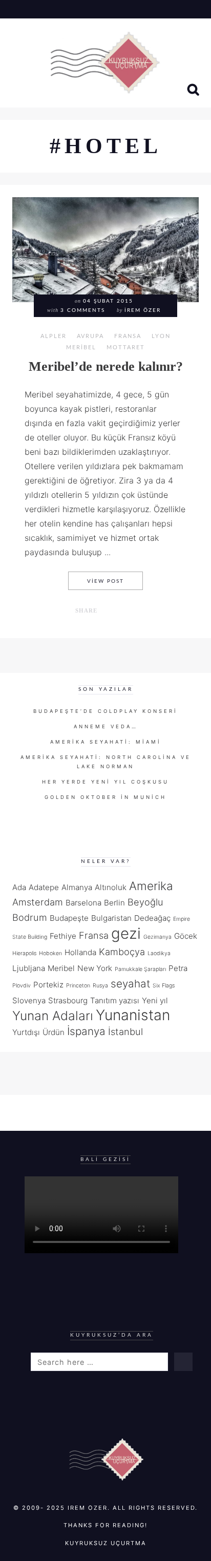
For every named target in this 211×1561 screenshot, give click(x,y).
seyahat (130, 983)
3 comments (82, 310)
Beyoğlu (145, 902)
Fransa (127, 336)
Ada (19, 887)
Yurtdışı (26, 1032)
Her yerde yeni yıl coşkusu (105, 782)
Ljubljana (28, 968)
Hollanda (80, 952)
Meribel (81, 347)
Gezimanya (157, 937)
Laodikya (159, 953)
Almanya (76, 887)
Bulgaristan (111, 918)
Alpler (53, 336)
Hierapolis (24, 953)
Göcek (185, 936)
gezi (126, 933)
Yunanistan (133, 1015)
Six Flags (164, 985)
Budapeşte (69, 918)
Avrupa (90, 336)
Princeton (78, 985)
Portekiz (48, 984)
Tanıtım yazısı (114, 1000)
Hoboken (50, 953)
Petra (177, 968)
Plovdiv (21, 985)
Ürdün (54, 1032)
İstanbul (125, 1031)
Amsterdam (37, 902)
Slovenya (29, 1000)
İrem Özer (142, 310)
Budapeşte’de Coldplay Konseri (105, 711)
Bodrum (29, 917)
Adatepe (44, 887)
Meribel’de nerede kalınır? (106, 366)
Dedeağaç (152, 918)
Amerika (151, 886)
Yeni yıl (155, 1000)
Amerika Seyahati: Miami (105, 742)
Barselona (83, 903)
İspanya (86, 1031)
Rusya (100, 985)
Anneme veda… (106, 726)
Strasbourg (68, 1000)
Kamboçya (122, 951)
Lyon (161, 336)
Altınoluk (110, 887)
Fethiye (63, 936)
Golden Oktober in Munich (105, 797)
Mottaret (126, 347)
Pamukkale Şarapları (140, 969)
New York (94, 968)
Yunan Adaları (52, 1015)
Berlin (114, 903)
